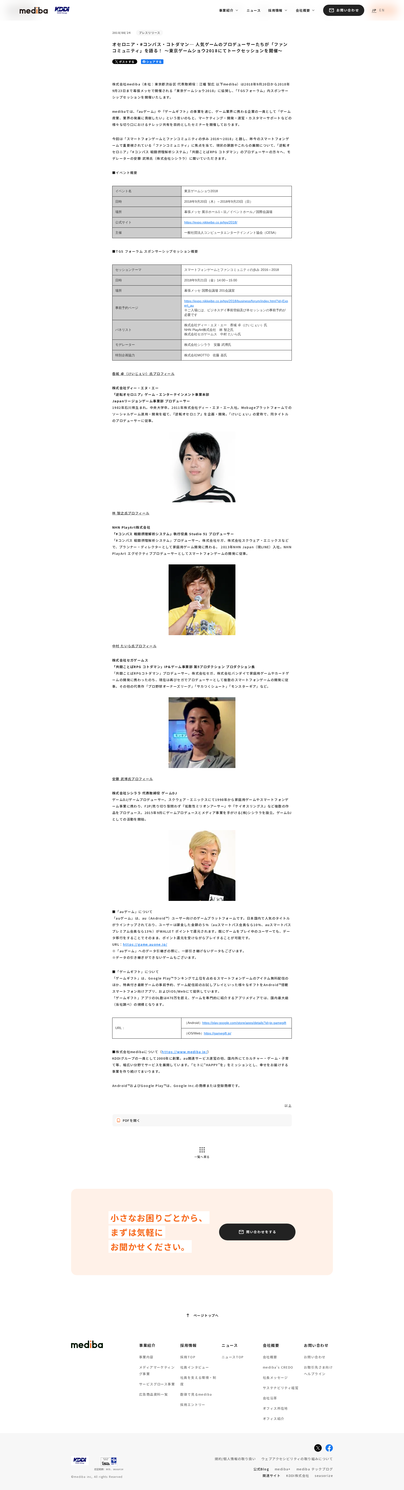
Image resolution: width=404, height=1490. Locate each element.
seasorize (324, 1475)
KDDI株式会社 (297, 1475)
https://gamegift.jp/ (217, 1033)
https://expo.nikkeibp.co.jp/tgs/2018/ (210, 222)
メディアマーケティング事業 (157, 1370)
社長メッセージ (275, 1377)
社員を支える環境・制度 (198, 1380)
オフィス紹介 (273, 1418)
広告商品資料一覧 (153, 1394)
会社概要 (270, 1357)
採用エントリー (193, 1404)
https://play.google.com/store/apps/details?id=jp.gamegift (244, 1023)
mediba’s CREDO (278, 1367)
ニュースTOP (233, 1357)
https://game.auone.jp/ (145, 944)
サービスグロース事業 (157, 1384)
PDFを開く (132, 1120)
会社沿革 (270, 1398)
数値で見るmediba (196, 1394)
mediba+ (283, 1469)
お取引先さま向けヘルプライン (318, 1370)
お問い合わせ (314, 1357)
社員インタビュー (194, 1367)
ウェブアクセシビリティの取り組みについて (297, 1458)
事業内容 (146, 1357)
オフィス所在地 (275, 1408)
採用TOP (187, 1357)
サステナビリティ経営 (281, 1387)
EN (381, 10)
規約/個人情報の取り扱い (235, 1458)
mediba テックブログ (314, 1469)
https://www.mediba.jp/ (184, 1051)
